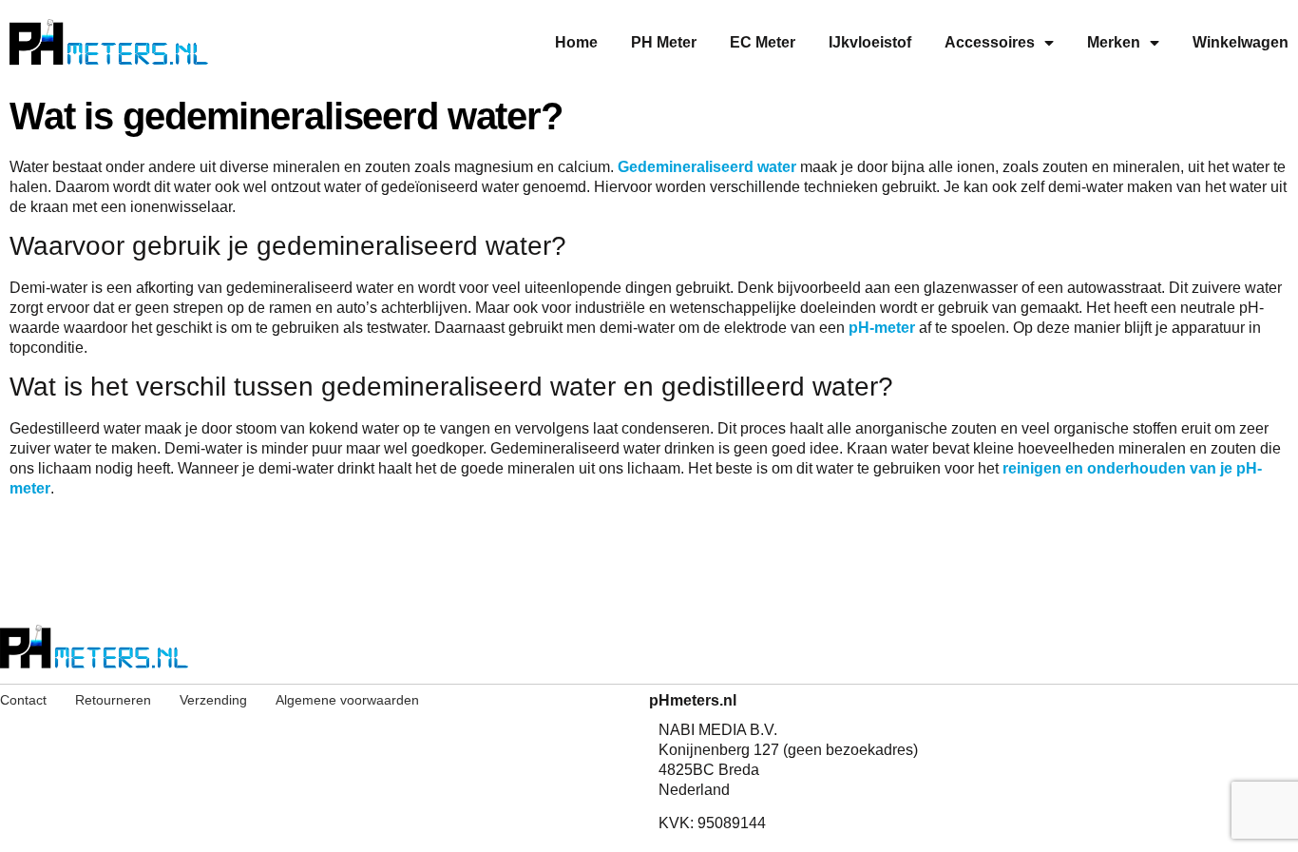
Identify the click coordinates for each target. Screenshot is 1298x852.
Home (576, 42)
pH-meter (882, 328)
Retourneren (113, 699)
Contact (23, 699)
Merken (1113, 42)
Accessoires (990, 42)
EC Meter (762, 42)
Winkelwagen (1240, 42)
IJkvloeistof (870, 42)
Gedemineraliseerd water (707, 167)
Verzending (213, 699)
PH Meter (664, 42)
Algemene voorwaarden (347, 699)
